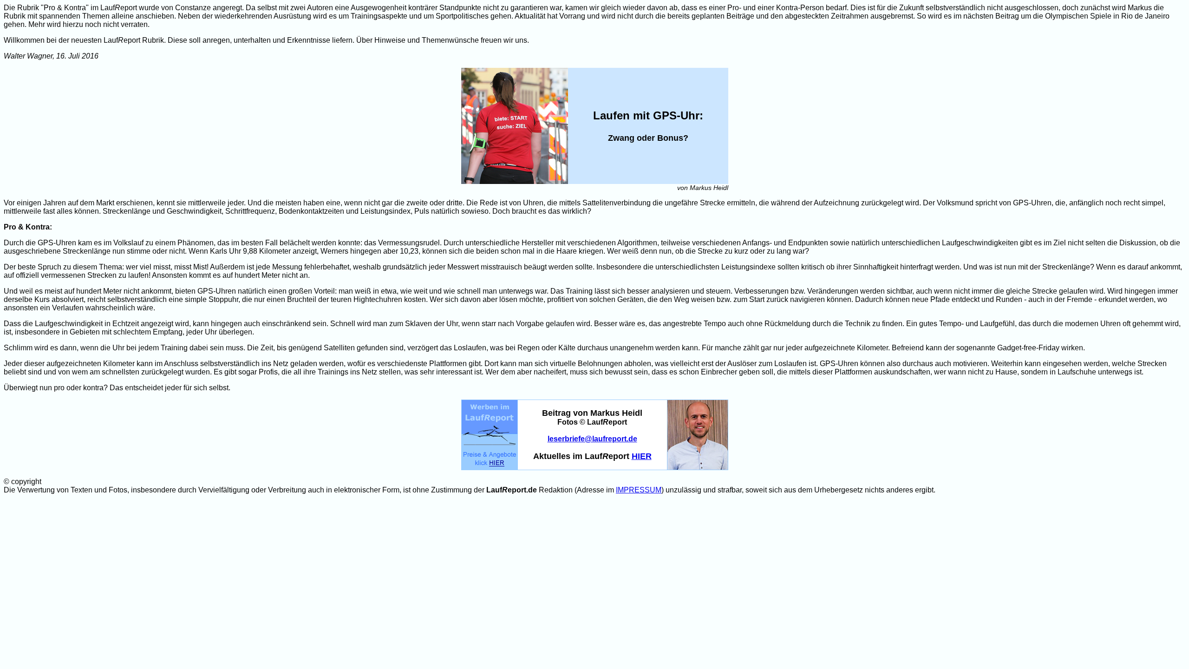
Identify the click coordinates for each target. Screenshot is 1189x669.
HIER (642, 456)
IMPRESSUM (638, 490)
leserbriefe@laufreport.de (592, 439)
